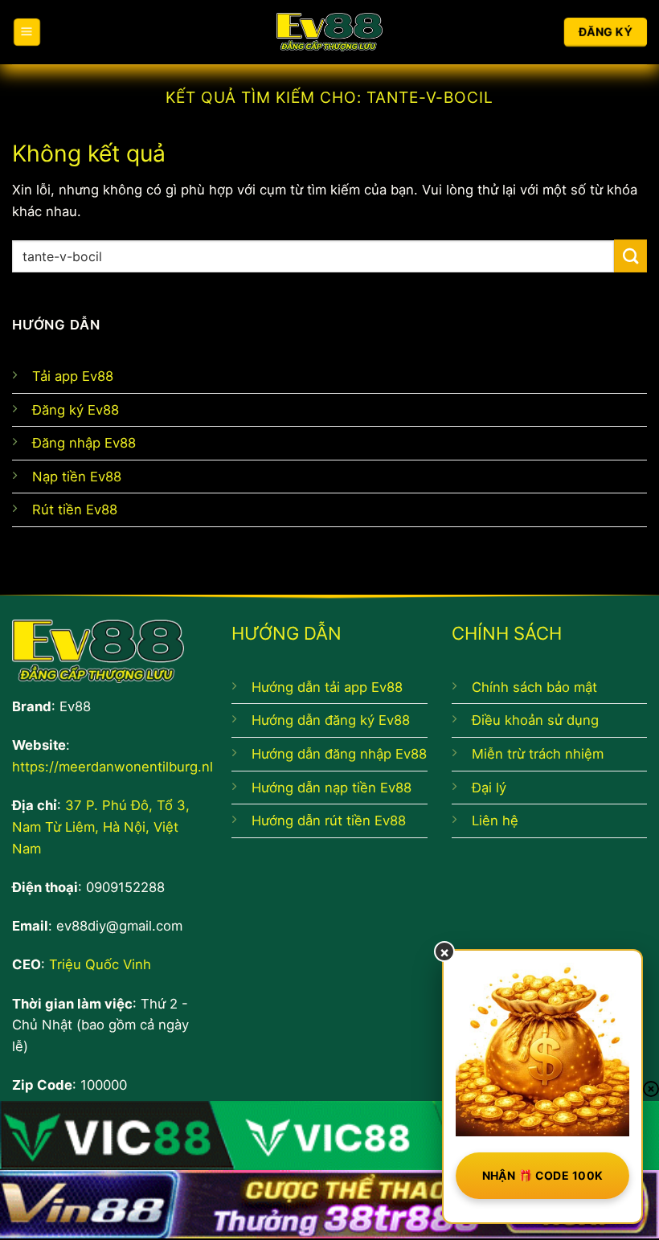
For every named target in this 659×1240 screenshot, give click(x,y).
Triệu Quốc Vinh (100, 964)
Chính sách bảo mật (534, 687)
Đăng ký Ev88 (75, 410)
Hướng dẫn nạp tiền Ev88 (331, 788)
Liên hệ (495, 820)
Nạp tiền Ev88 (76, 477)
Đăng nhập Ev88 (84, 443)
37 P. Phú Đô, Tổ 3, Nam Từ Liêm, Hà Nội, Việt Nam (101, 826)
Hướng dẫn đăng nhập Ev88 (339, 754)
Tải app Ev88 (72, 376)
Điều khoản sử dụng (535, 720)
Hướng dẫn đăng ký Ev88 (331, 720)
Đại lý (489, 788)
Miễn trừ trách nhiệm (538, 754)
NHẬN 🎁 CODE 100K (543, 1175)
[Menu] (26, 32)
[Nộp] (630, 255)
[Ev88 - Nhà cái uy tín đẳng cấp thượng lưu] (329, 32)
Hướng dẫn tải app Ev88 (327, 687)
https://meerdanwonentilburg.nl (112, 767)
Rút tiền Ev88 (74, 509)
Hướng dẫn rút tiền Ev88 (329, 820)
